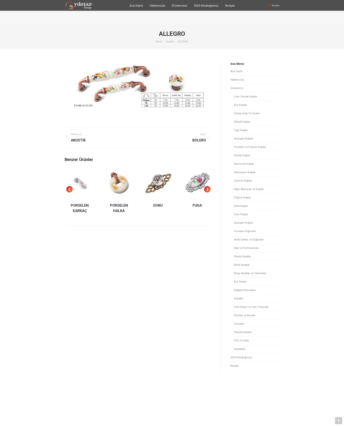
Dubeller (238, 298)
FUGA (197, 205)
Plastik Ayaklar (242, 256)
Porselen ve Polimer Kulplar (250, 147)
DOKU (158, 205)
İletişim (234, 365)
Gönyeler (239, 323)
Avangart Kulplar (243, 138)
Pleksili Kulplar (242, 121)
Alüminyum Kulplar (245, 172)
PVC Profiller (241, 340)
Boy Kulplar (240, 105)
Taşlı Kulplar (241, 130)
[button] (69, 189)
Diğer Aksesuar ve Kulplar (249, 189)
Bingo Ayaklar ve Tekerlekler (250, 273)
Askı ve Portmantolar (246, 248)
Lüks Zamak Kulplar (245, 96)
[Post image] (80, 183)
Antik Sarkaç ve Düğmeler (249, 239)
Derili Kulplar (241, 206)
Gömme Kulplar (243, 180)
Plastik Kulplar (242, 155)
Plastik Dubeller (243, 332)
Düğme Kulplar (242, 197)
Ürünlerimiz (236, 88)
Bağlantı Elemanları (245, 290)
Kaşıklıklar (239, 349)
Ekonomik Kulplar (244, 163)
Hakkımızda (237, 79)
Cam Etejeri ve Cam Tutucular (251, 307)
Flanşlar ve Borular (245, 315)
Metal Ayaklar (242, 264)
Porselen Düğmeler (245, 231)
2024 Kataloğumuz (241, 357)
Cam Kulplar (241, 214)
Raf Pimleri (240, 281)
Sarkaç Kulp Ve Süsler (247, 113)
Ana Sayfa (236, 71)
